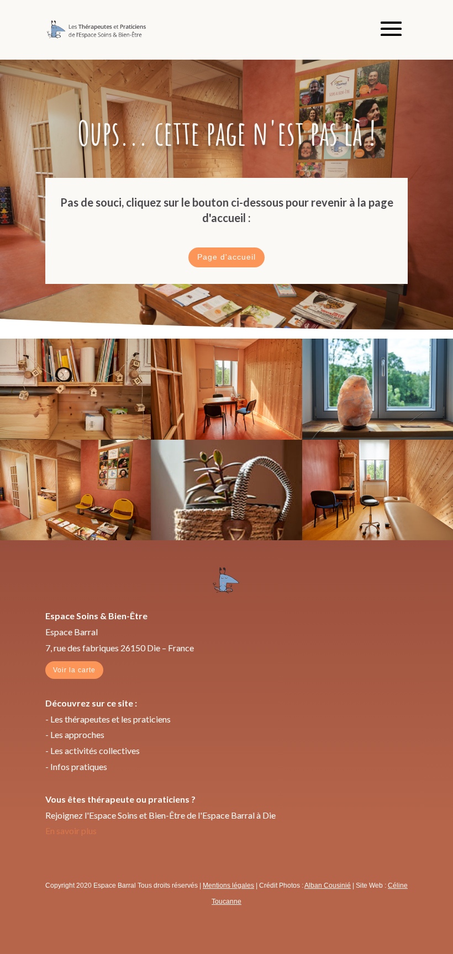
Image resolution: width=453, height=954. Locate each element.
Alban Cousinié (327, 885)
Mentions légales (228, 885)
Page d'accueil (226, 256)
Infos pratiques (78, 766)
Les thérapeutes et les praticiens (110, 719)
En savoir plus (71, 830)
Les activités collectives (95, 750)
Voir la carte (74, 670)
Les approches (77, 734)
